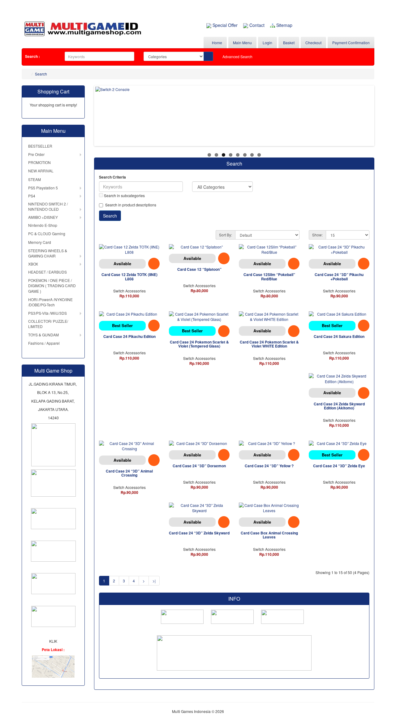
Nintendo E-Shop (42, 225)
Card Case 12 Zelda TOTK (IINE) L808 (129, 276)
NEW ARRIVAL (41, 170)
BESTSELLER (40, 146)
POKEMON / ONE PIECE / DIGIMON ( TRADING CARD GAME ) (52, 285)
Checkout (313, 42)
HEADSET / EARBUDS (47, 271)
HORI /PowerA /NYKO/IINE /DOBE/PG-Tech (50, 302)
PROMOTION (39, 162)
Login (267, 42)
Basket (289, 42)
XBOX (33, 263)
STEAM (34, 179)
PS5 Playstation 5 (43, 187)
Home (216, 42)
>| (154, 580)
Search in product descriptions (130, 204)
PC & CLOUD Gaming (46, 233)
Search (41, 73)
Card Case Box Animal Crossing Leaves (269, 535)
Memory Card (39, 242)
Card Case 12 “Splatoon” (199, 269)
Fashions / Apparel (44, 343)
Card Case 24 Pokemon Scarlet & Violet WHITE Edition (269, 344)
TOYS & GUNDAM (43, 334)
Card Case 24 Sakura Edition (339, 336)
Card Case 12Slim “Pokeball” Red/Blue (269, 276)
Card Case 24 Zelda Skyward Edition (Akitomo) (339, 406)
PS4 (31, 195)
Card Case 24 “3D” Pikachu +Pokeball (339, 276)
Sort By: (225, 234)
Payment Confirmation (351, 42)
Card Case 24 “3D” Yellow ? (269, 466)
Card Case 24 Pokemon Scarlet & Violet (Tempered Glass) (199, 344)
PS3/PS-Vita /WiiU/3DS (47, 313)
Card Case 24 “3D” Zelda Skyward (199, 533)
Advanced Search (237, 56)
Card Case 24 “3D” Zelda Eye (339, 466)
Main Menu (242, 42)
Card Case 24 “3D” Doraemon (199, 466)
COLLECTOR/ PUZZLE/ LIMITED (48, 323)
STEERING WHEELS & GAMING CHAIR (47, 253)
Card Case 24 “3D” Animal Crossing (129, 473)
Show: (317, 234)
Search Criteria (112, 177)
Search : (32, 56)
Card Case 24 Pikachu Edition (129, 336)
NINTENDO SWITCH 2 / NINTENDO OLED (48, 206)
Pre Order (36, 154)
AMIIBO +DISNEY (43, 217)
